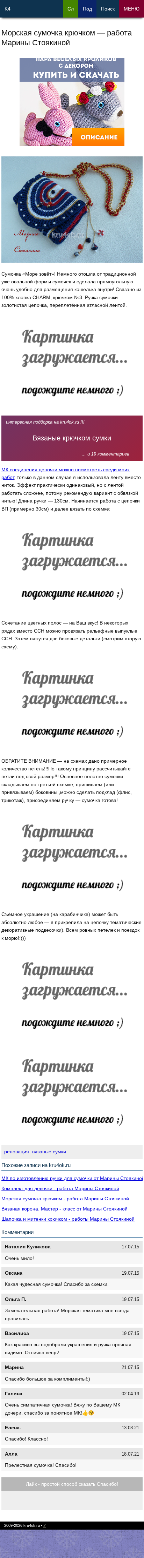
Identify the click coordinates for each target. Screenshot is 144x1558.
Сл (70, 9)
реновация (16, 1151)
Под (87, 9)
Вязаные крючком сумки (72, 438)
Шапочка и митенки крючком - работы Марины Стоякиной (68, 1219)
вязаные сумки (49, 1151)
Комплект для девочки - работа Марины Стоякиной (60, 1188)
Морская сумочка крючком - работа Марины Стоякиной (65, 1198)
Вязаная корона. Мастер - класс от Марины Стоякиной (64, 1209)
